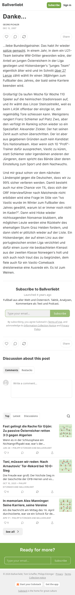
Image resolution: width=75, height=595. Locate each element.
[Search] (68, 416)
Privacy (59, 574)
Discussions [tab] (31, 416)
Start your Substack (30, 584)
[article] (37, 439)
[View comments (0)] (15, 36)
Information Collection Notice (40, 325)
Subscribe (54, 5)
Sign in (67, 5)
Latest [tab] (16, 416)
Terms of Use (55, 321)
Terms (68, 574)
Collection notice (37, 577)
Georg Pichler (11, 24)
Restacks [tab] (27, 370)
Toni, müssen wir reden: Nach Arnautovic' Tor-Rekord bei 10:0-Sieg (28, 466)
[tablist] (18, 370)
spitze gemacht (14, 50)
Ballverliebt (44, 448)
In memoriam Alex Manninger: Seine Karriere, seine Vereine (26, 503)
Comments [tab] (11, 370)
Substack (22, 590)
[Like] (6, 36)
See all (10, 531)
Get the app (52, 584)
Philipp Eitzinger (22, 448)
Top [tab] (7, 416)
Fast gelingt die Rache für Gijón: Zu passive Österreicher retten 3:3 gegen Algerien (27, 430)
